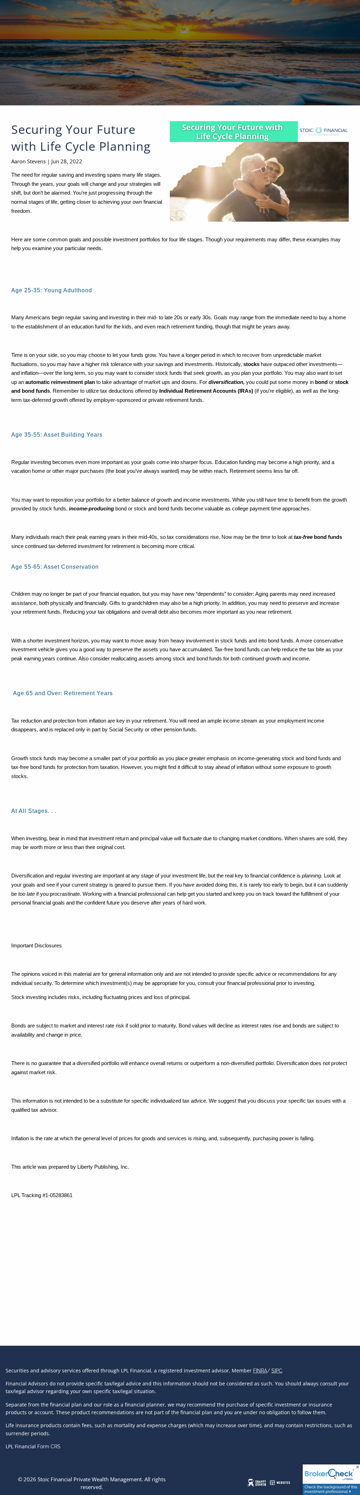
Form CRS (48, 1446)
